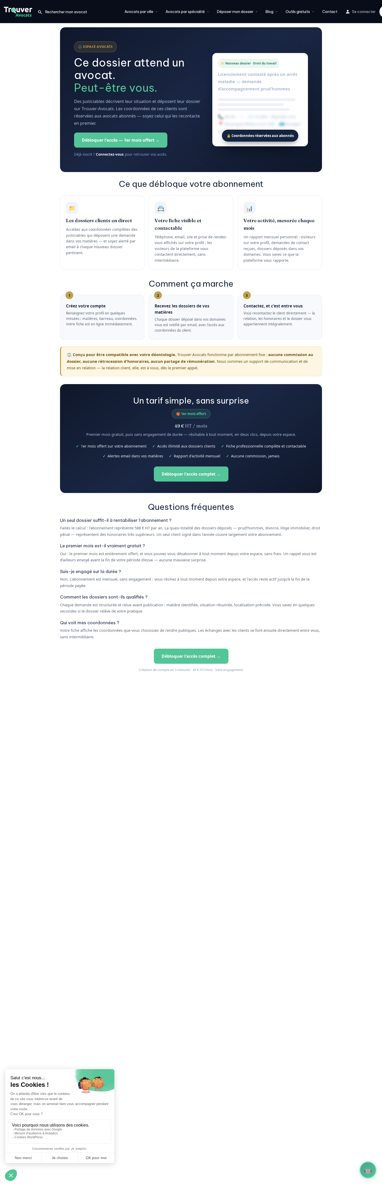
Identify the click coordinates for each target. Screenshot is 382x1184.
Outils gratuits (298, 11)
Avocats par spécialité (185, 11)
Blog (269, 11)
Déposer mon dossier (235, 11)
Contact (329, 11)
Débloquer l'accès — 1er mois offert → (121, 140)
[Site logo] (19, 11)
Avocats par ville (138, 11)
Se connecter (364, 11)
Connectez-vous (110, 154)
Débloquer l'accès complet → (191, 474)
